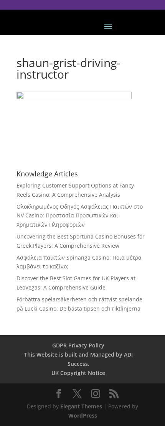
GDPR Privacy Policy (78, 345)
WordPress (82, 415)
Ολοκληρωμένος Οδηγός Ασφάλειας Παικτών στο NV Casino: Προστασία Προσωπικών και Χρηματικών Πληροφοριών (79, 216)
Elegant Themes (81, 406)
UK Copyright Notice (78, 373)
